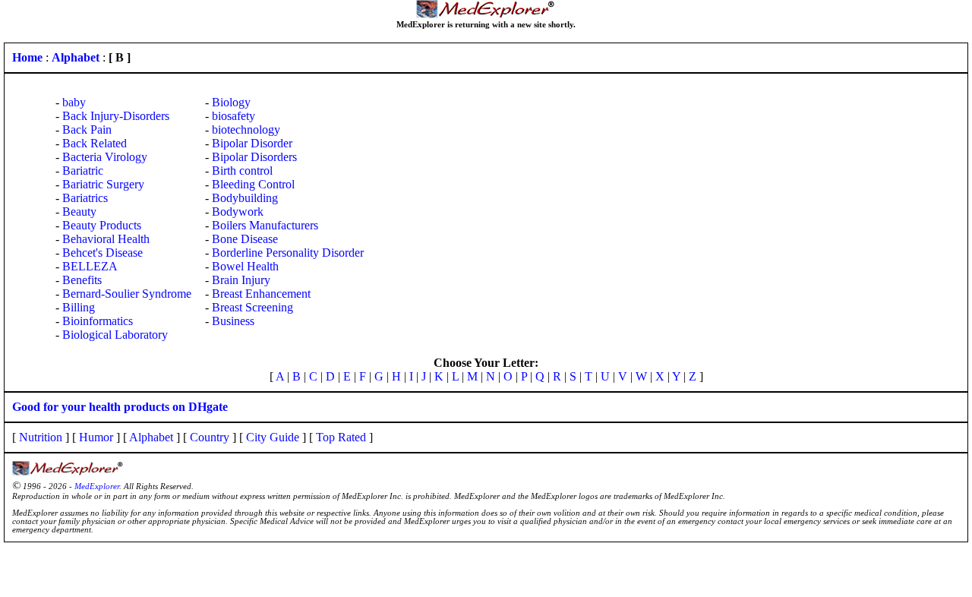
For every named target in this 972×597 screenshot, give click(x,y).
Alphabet (151, 437)
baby (74, 102)
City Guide (272, 437)
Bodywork (238, 211)
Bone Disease (245, 238)
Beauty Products (101, 225)
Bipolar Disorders (254, 156)
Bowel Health (245, 266)
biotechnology (246, 129)
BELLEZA (90, 266)
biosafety (233, 115)
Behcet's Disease (102, 252)
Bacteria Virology (104, 156)
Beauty (79, 211)
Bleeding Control (253, 184)
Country (209, 437)
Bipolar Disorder (252, 143)
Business (233, 320)
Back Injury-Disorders (115, 115)
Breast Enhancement (261, 293)
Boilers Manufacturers (265, 225)
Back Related (94, 143)
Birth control (242, 170)
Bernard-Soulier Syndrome (126, 293)
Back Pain (87, 129)
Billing (78, 307)
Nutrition (40, 437)
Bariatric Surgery (103, 184)
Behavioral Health (106, 238)
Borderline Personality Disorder (288, 252)
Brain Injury (241, 279)
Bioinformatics (97, 320)
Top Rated (341, 437)
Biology (231, 102)
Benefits (82, 279)
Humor (96, 437)
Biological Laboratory (115, 334)
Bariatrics (85, 197)
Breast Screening (252, 307)
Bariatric (82, 170)
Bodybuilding (245, 197)
